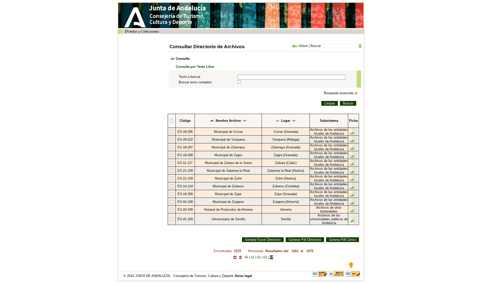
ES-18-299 (185, 194)
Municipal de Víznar (228, 132)
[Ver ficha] (353, 131)
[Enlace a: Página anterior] (240, 257)
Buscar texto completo (195, 82)
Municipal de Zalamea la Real (228, 171)
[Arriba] (351, 264)
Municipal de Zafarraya (228, 147)
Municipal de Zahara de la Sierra (228, 163)
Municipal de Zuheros (228, 186)
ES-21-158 (185, 171)
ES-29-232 (185, 139)
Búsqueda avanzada (338, 93)
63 (265, 257)
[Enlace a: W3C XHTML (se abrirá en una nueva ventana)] (319, 273)
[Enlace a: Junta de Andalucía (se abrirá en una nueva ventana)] (136, 17)
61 (252, 257)
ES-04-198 (185, 202)
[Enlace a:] (212, 121)
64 (271, 257)
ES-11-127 (185, 163)
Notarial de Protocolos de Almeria (228, 209)
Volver (303, 46)
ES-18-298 (185, 155)
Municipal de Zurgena (228, 202)
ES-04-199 (185, 209)
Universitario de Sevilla (228, 219)
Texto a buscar (189, 77)
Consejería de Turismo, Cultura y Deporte (203, 276)
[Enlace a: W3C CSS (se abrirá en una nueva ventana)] (352, 273)
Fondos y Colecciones (143, 31)
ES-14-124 (185, 186)
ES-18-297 (185, 147)
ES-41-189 (185, 219)
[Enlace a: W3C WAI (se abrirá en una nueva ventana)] (336, 273)
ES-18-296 (185, 132)
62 (259, 257)
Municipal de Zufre (228, 178)
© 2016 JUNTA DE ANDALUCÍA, (148, 276)
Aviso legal (243, 276)
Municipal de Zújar (228, 194)
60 (246, 257)
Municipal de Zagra (228, 155)
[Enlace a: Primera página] (235, 257)
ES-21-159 (185, 178)
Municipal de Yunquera (228, 139)
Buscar (316, 46)
